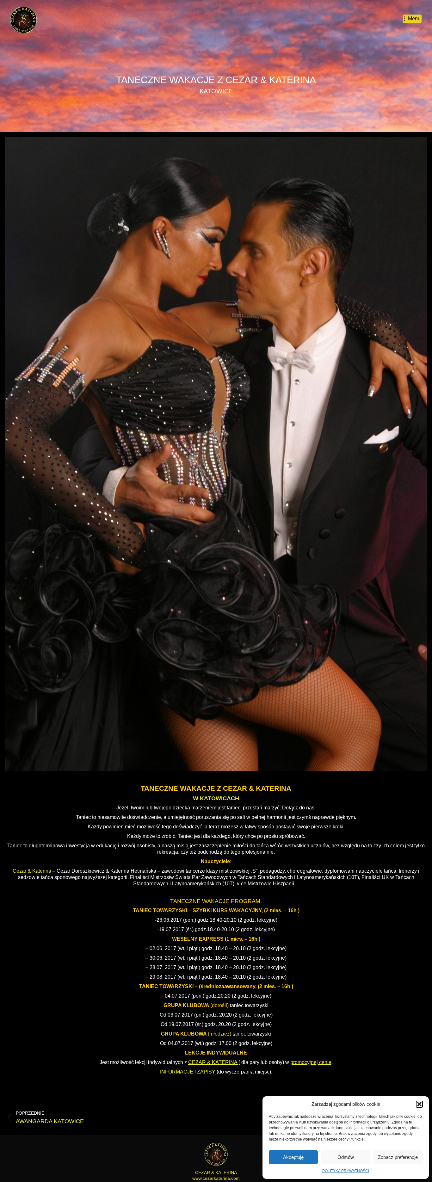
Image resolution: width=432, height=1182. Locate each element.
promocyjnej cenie (310, 1062)
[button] (419, 1104)
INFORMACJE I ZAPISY (187, 1071)
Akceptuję (293, 1157)
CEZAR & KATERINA (257, 788)
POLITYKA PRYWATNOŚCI (345, 1171)
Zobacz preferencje (398, 1157)
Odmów (345, 1157)
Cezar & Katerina (32, 871)
